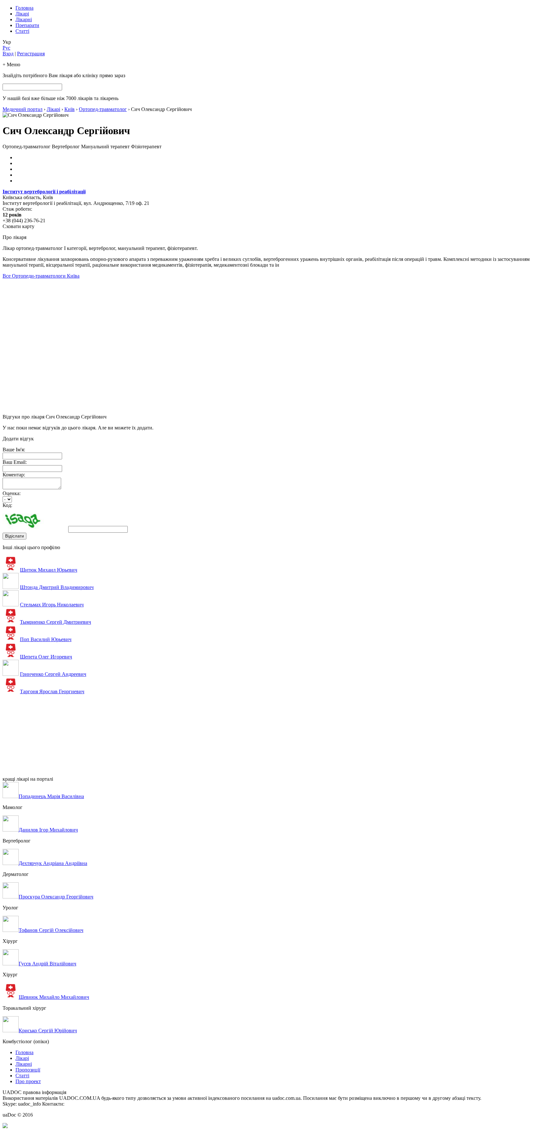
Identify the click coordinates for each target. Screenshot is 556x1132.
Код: (7, 505)
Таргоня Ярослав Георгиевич (52, 691)
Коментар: (14, 474)
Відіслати (14, 536)
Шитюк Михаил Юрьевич (48, 570)
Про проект (28, 1081)
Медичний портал (22, 109)
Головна (24, 8)
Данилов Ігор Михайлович (48, 830)
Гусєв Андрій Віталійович (47, 963)
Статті (22, 31)
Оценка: (12, 493)
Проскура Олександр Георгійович (56, 896)
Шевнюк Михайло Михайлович (54, 997)
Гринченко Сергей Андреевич (53, 674)
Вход (8, 53)
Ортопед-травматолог (103, 109)
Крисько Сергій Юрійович (48, 1030)
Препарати (27, 25)
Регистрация (31, 53)
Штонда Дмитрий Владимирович (57, 587)
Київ (69, 109)
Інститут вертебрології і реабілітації (44, 191)
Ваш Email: (15, 462)
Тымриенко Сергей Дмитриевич (55, 622)
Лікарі (22, 13)
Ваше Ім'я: (14, 449)
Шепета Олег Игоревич (46, 656)
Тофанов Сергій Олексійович (51, 930)
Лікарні (23, 19)
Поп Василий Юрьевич (45, 639)
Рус (6, 48)
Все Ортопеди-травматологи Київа (41, 276)
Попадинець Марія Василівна (51, 796)
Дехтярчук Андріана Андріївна (53, 863)
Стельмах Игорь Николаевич (52, 604)
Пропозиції (27, 1069)
